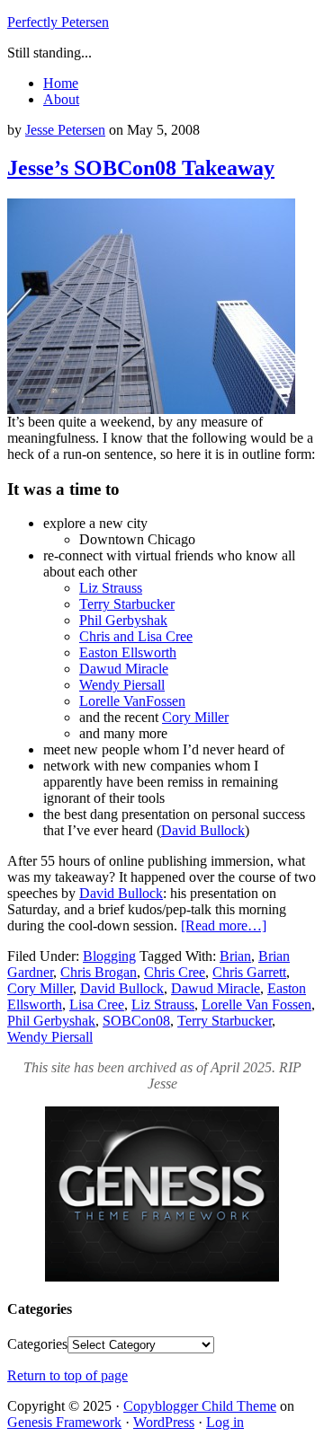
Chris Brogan (98, 972)
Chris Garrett (249, 972)
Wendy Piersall (122, 684)
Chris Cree (174, 972)
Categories (37, 1344)
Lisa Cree (96, 1004)
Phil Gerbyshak (123, 620)
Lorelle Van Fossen (256, 1004)
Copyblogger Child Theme (199, 1406)
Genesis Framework (64, 1422)
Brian (235, 956)
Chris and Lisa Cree (136, 636)
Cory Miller (195, 717)
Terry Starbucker (127, 604)
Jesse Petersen (65, 129)
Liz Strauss (110, 587)
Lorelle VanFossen (132, 701)
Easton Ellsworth (127, 652)
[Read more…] (223, 925)
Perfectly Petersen (58, 22)
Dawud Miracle (123, 668)
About (61, 99)
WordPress (163, 1422)
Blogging (109, 956)
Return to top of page (67, 1375)
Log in (225, 1422)
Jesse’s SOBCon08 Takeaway (140, 168)
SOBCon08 (136, 1020)
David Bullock (203, 830)
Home (60, 83)
